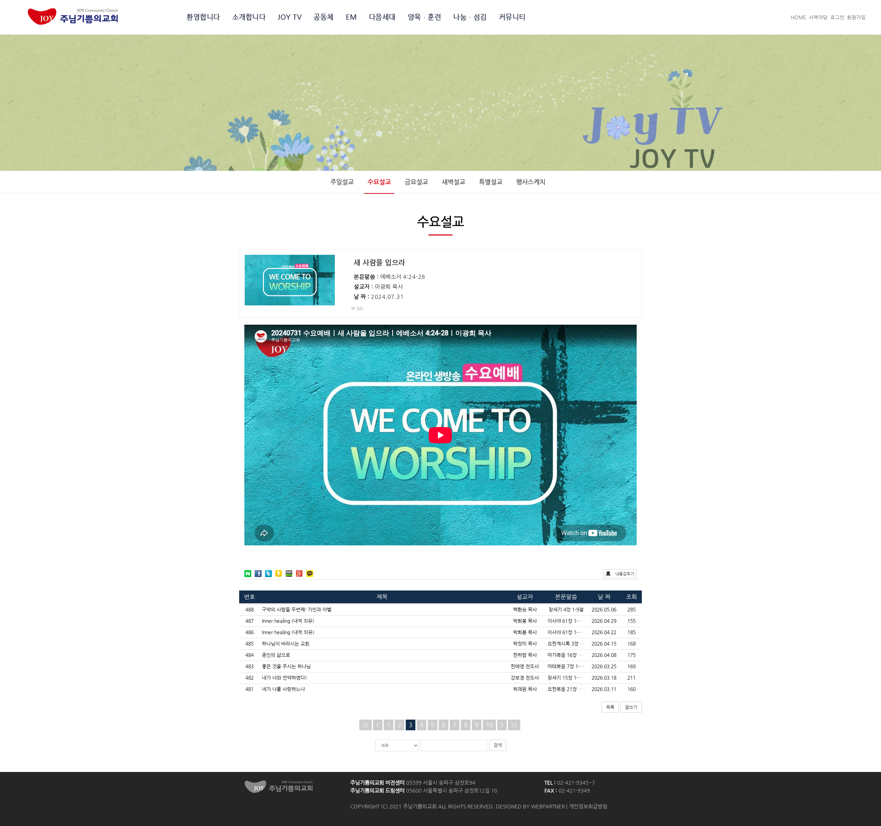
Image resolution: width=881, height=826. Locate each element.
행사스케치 (530, 182)
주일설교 (342, 182)
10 (489, 724)
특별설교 (490, 182)
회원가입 (856, 17)
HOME (798, 17)
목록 (610, 707)
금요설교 (416, 182)
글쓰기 (631, 707)
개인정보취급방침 (588, 806)
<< (365, 724)
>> (514, 724)
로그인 (837, 17)
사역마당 (818, 17)
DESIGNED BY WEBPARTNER (530, 806)
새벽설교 (453, 182)
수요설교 (379, 182)
